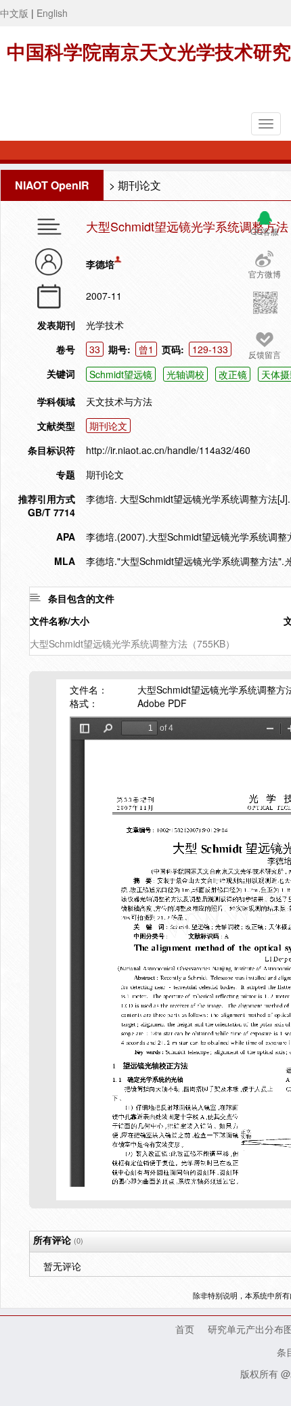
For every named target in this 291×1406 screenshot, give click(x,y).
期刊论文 (139, 185)
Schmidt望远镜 (120, 374)
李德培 (100, 264)
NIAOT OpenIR (52, 185)
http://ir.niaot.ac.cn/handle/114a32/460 (168, 450)
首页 (184, 1329)
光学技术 (105, 325)
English (52, 13)
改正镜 (233, 374)
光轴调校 (185, 374)
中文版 (14, 13)
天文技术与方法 (119, 401)
